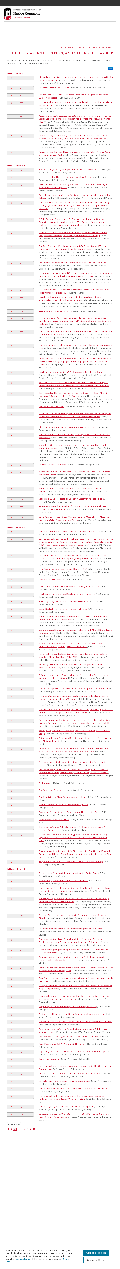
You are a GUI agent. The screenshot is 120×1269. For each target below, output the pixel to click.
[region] (60, 1256)
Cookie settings (22, 1259)
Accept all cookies (96, 1252)
